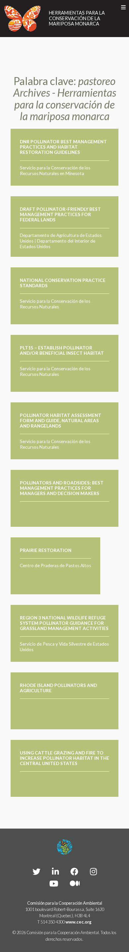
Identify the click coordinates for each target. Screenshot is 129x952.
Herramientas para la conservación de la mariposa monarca (77, 18)
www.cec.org (78, 922)
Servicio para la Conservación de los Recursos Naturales (55, 303)
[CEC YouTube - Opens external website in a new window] (54, 883)
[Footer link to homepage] (64, 847)
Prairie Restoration (45, 550)
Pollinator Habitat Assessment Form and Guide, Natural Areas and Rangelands (60, 421)
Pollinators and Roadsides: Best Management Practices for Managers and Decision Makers (62, 488)
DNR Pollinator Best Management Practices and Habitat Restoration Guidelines (63, 147)
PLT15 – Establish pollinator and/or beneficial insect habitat (62, 350)
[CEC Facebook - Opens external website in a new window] (74, 871)
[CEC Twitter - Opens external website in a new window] (36, 871)
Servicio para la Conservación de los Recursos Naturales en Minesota (55, 170)
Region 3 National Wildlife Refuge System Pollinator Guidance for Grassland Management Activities (64, 623)
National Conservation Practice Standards (63, 283)
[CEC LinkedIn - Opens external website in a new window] (55, 871)
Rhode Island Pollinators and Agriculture (58, 688)
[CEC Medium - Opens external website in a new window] (74, 883)
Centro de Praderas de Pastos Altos (55, 565)
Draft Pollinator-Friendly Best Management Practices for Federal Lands (60, 214)
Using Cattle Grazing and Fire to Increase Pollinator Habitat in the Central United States (64, 758)
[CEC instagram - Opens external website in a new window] (93, 871)
